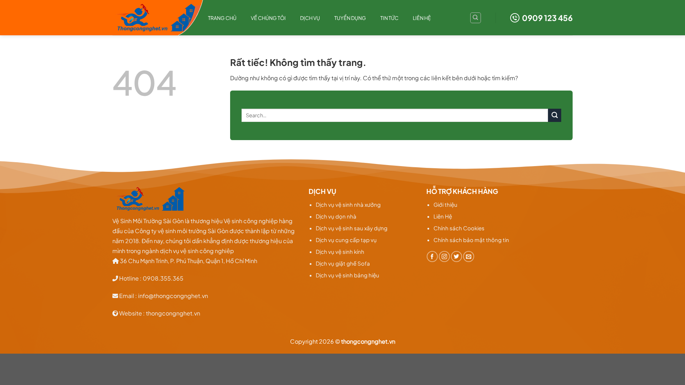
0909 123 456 (547, 17)
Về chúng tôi (268, 18)
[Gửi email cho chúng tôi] (468, 256)
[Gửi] (554, 115)
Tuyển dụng (350, 18)
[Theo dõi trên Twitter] (456, 256)
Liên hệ (422, 18)
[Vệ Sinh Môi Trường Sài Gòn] (154, 18)
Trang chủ (222, 18)
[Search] (475, 17)
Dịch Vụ (310, 18)
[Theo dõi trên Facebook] (432, 256)
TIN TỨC (389, 18)
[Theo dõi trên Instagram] (444, 256)
